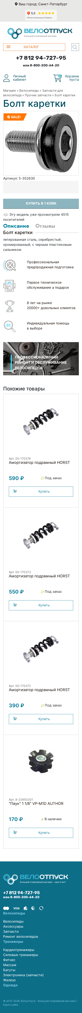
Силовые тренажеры (20, 955)
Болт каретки (65, 95)
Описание (16, 226)
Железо (9, 980)
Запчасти (11, 931)
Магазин (9, 91)
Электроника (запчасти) (23, 975)
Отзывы (45, 226)
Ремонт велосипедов (20, 936)
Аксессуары (13, 926)
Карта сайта (10, 1004)
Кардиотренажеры (18, 950)
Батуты (9, 970)
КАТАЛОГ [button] (31, 47)
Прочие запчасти (38, 95)
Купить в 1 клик (41, 203)
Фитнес (9, 960)
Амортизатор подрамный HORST (39, 462)
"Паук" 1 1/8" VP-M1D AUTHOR (36, 803)
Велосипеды (29, 91)
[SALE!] (41, 143)
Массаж (9, 965)
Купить (44, 491)
